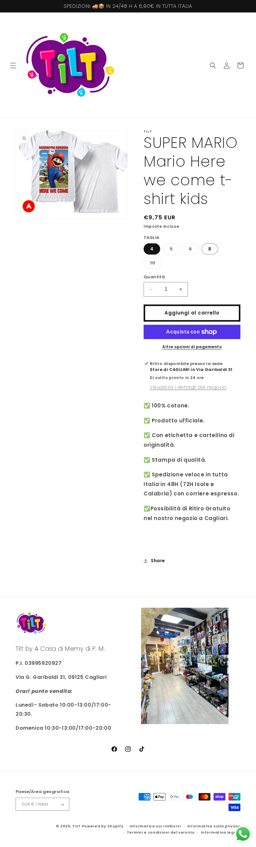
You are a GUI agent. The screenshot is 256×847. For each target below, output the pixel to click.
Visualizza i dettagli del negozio (188, 387)
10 (156, 264)
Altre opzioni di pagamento (192, 346)
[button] (13, 65)
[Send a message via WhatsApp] (243, 834)
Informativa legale (220, 832)
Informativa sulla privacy (214, 826)
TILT (76, 826)
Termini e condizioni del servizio (161, 832)
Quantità (154, 277)
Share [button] (158, 560)
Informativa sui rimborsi (155, 826)
